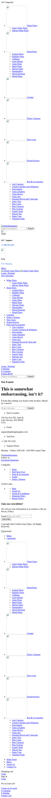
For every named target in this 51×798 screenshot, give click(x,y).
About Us (16, 491)
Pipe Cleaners (18, 206)
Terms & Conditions (20, 493)
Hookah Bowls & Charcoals (24, 342)
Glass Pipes (17, 64)
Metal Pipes (17, 66)
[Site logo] (9, 226)
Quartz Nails (17, 211)
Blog (14, 488)
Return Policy (18, 498)
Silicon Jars (17, 214)
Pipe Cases (16, 204)
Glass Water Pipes (19, 28)
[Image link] (9, 455)
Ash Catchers (18, 184)
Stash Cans (16, 216)
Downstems (17, 189)
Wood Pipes (17, 76)
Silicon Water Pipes (20, 30)
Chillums (16, 59)
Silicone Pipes (18, 305)
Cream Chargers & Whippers (24, 330)
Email (3, 516)
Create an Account (9, 788)
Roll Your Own (18, 472)
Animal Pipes (18, 54)
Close (3, 774)
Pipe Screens (17, 209)
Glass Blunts (17, 61)
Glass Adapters (18, 191)
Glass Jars (16, 196)
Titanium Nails (18, 219)
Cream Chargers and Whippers (25, 186)
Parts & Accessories (20, 474)
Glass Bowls (17, 194)
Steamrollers (17, 71)
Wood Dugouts (18, 74)
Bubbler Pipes (18, 56)
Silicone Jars (17, 357)
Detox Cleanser (18, 479)
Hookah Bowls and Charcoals (25, 199)
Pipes (14, 469)
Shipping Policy (19, 496)
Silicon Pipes (17, 69)
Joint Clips (16, 201)
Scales (14, 477)
